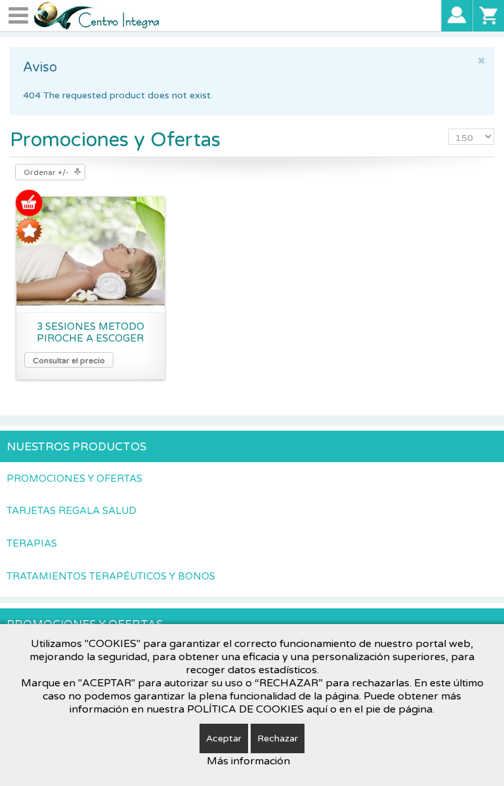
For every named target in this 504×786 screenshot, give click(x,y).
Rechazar (277, 738)
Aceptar (224, 738)
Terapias (32, 543)
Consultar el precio (69, 360)
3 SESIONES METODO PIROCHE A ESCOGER (90, 332)
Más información (248, 761)
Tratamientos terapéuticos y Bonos (111, 576)
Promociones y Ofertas (74, 478)
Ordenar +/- (46, 172)
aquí (316, 709)
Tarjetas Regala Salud (71, 511)
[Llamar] (457, 15)
